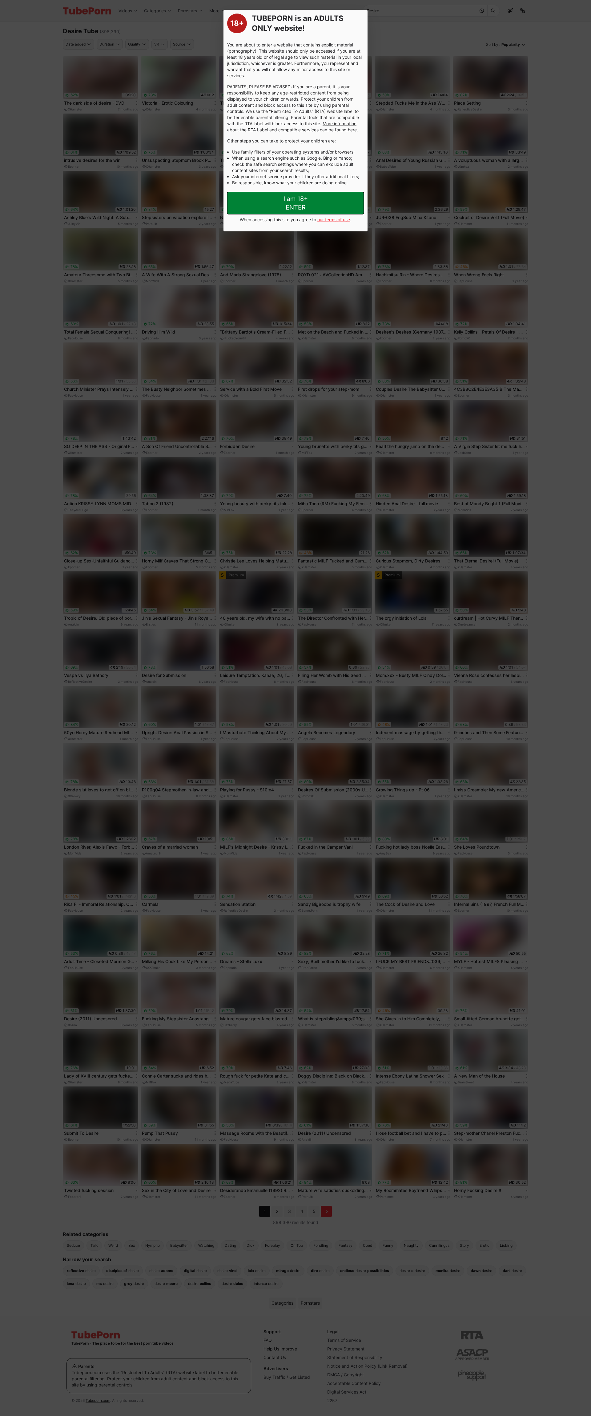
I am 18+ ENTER (295, 203)
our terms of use (333, 219)
